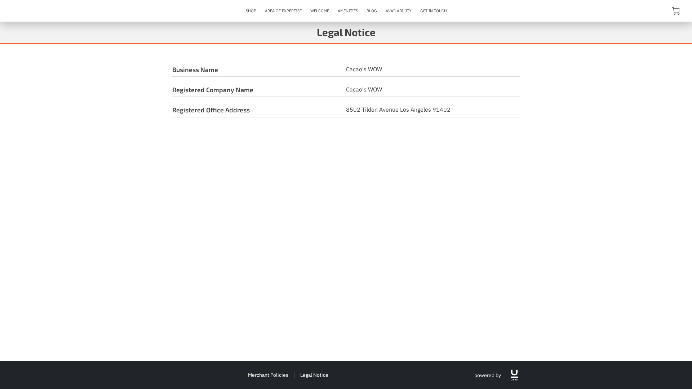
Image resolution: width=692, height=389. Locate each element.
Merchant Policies (268, 374)
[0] (676, 10)
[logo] (514, 375)
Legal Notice (314, 374)
